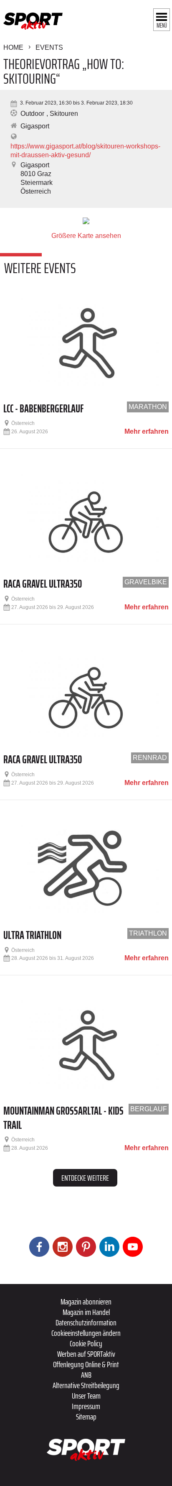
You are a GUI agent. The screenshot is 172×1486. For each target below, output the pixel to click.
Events (49, 47)
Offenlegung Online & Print (86, 1364)
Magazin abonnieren (86, 1301)
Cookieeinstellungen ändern (86, 1333)
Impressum (86, 1406)
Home (13, 47)
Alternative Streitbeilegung (86, 1385)
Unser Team (86, 1395)
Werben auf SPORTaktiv (86, 1354)
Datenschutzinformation (86, 1322)
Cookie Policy (86, 1343)
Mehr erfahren (146, 431)
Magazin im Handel (86, 1312)
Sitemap (86, 1416)
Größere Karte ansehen (86, 235)
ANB (86, 1374)
